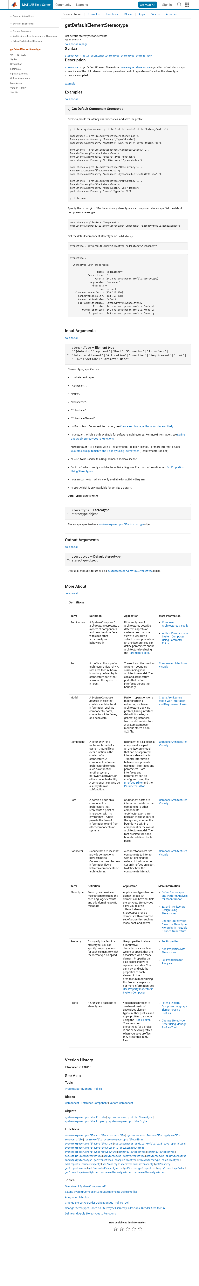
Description (16, 64)
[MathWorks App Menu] (187, 5)
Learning (82, 5)
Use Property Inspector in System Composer (138, 990)
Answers (171, 14)
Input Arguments (19, 73)
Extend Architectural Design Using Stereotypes (174, 910)
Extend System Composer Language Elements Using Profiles (174, 1008)
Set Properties (170, 941)
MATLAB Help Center (36, 5)
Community (63, 5)
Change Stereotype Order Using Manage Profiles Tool (174, 1024)
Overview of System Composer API (85, 1186)
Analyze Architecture (77, 1197)
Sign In (167, 5)
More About (16, 83)
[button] (179, 4)
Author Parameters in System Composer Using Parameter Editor (175, 638)
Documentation (72, 14)
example (70, 83)
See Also (14, 92)
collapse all (71, 99)
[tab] (128, 110)
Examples (15, 69)
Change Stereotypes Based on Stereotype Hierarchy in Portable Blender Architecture (174, 926)
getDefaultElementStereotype (25, 49)
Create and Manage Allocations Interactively (146, 426)
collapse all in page (76, 44)
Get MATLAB (147, 4)
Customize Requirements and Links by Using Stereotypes (105, 450)
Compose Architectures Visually (175, 624)
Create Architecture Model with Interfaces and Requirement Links (173, 701)
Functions (112, 14)
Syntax (13, 59)
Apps (142, 14)
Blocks (128, 14)
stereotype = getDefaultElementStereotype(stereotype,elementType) (108, 55)
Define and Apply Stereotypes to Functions (90, 1213)
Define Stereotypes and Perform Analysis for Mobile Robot (175, 896)
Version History (18, 87)
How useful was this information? (127, 1222)
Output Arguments (20, 78)
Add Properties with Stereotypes (173, 950)
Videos (155, 14)
